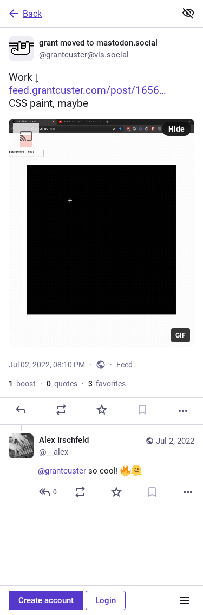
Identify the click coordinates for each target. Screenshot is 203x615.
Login (105, 600)
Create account (46, 600)
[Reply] (20, 409)
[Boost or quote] (61, 409)
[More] (182, 410)
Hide (176, 129)
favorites (107, 383)
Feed (124, 364)
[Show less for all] (188, 13)
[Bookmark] (142, 409)
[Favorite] (101, 409)
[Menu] (184, 600)
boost (22, 383)
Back (32, 14)
